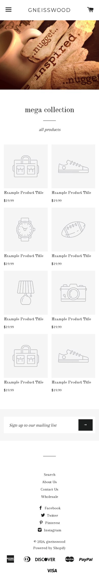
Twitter (52, 515)
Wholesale (49, 496)
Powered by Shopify (49, 548)
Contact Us (49, 489)
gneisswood (49, 10)
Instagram (52, 530)
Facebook (52, 508)
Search (49, 474)
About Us (49, 482)
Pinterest (52, 523)
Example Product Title (23, 256)
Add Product (36, 205)
